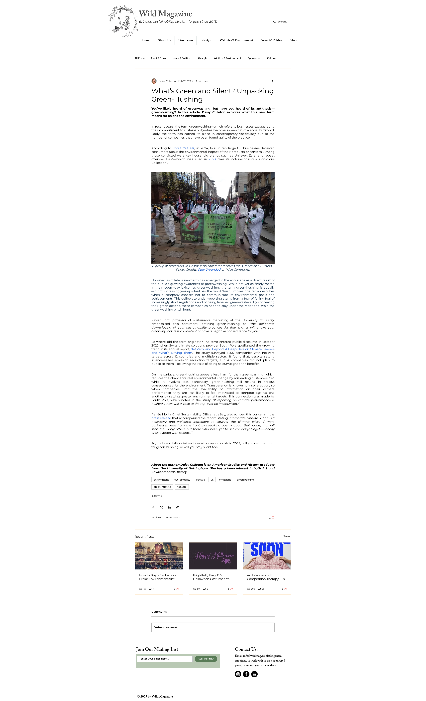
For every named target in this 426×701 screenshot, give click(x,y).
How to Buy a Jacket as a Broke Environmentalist (158, 577)
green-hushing (162, 487)
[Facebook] (246, 674)
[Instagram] (238, 674)
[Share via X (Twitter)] (161, 507)
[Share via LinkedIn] (169, 507)
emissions (225, 479)
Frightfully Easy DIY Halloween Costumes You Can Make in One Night (212, 577)
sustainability (182, 479)
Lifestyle (202, 58)
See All (287, 536)
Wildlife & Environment (227, 58)
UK (212, 479)
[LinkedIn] (254, 674)
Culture (271, 58)
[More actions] (273, 81)
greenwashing (245, 479)
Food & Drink (158, 58)
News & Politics (181, 58)
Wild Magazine (165, 15)
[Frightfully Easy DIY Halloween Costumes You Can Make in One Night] (213, 555)
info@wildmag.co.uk (256, 656)
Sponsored (254, 58)
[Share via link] (177, 507)
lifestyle (200, 479)
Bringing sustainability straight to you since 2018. (178, 21)
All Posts (139, 58)
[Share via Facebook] (153, 507)
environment (161, 479)
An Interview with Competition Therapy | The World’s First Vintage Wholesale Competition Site (267, 577)
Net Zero (182, 487)
